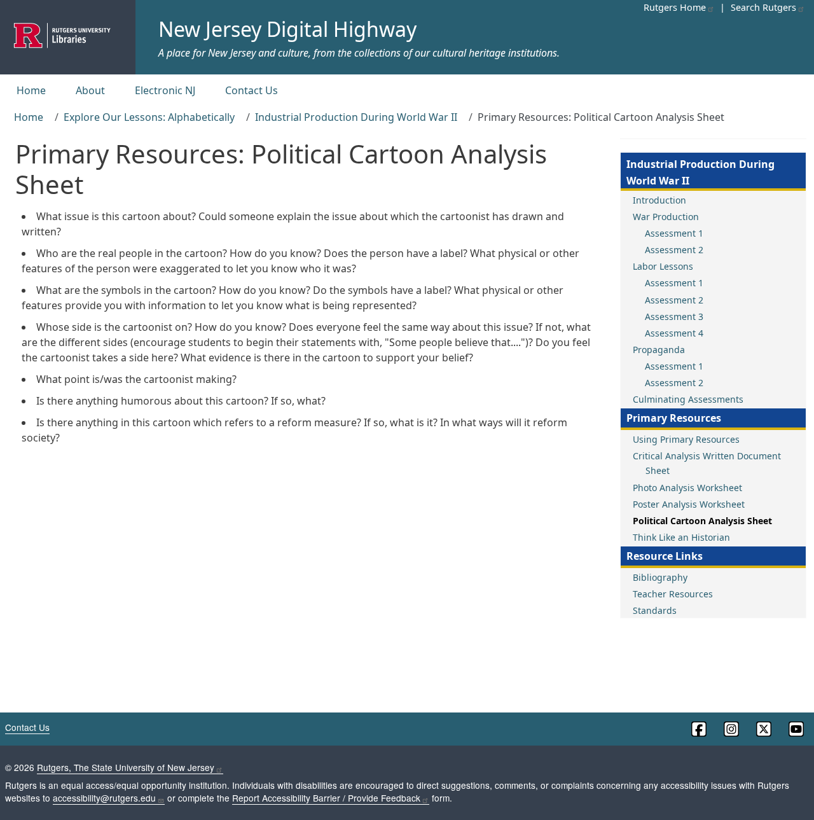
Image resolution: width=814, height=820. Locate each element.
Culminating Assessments (688, 399)
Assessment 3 (674, 316)
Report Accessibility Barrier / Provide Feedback (326, 797)
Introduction (659, 200)
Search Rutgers (763, 7)
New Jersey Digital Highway (287, 29)
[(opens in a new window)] (698, 729)
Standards (655, 610)
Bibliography (660, 577)
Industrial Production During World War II (356, 117)
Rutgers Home (675, 7)
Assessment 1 (674, 233)
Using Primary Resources (686, 439)
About (90, 90)
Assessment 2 (674, 250)
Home (31, 90)
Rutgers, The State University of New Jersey (125, 767)
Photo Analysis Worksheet (687, 488)
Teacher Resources (673, 594)
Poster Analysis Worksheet (689, 504)
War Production (666, 217)
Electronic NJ (165, 90)
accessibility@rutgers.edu (104, 797)
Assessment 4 (674, 333)
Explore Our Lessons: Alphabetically (149, 117)
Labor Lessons (663, 266)
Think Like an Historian (681, 537)
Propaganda (659, 350)
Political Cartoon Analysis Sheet (702, 521)
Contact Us (251, 90)
